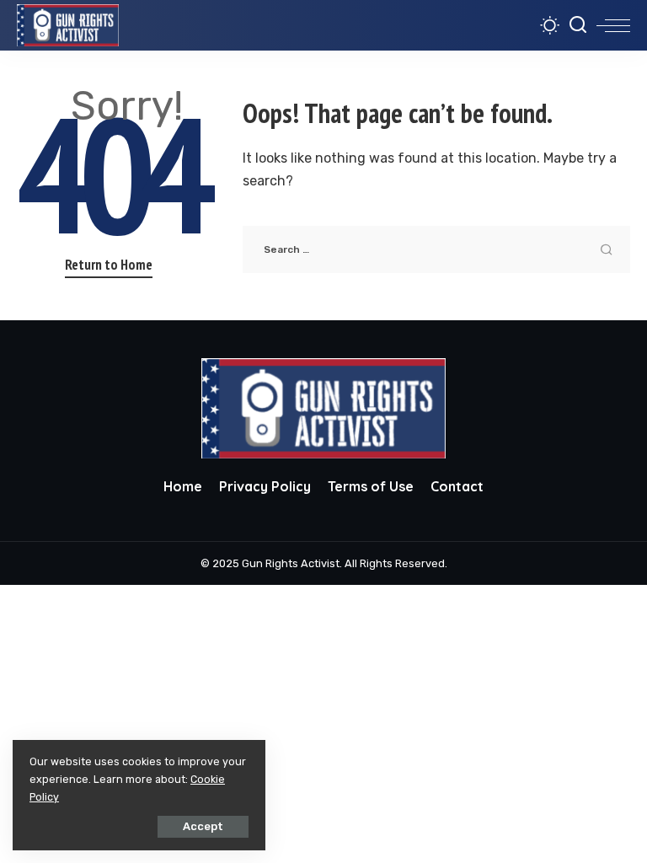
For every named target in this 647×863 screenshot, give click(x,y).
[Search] (578, 25)
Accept (203, 826)
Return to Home (108, 264)
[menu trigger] (613, 25)
